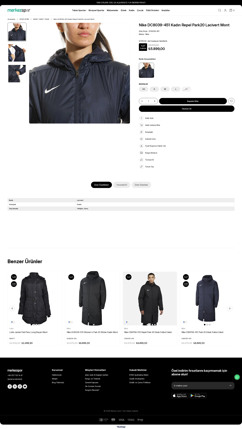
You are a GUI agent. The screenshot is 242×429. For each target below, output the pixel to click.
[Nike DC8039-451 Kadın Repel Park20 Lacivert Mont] (146, 70)
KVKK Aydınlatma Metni (138, 375)
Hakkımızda (57, 375)
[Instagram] (20, 386)
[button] (31, 324)
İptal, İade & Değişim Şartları (96, 375)
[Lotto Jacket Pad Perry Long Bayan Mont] (35, 298)
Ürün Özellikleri (101, 185)
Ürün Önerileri (141, 185)
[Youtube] (25, 386)
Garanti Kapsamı (91, 382)
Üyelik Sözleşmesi (136, 379)
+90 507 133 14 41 (15, 375)
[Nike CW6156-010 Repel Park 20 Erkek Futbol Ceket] (150, 298)
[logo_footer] (17, 370)
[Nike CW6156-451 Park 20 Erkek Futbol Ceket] (207, 298)
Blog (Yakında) (58, 382)
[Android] (198, 395)
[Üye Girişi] (225, 10)
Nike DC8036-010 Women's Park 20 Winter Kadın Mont (92, 332)
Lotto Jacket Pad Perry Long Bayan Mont (28, 332)
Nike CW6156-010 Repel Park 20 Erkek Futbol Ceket (148, 332)
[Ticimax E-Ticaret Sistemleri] (121, 427)
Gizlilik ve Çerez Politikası (139, 382)
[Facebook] (10, 386)
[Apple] (179, 395)
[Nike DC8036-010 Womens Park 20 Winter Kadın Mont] (92, 298)
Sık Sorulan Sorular (93, 386)
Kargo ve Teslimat (92, 379)
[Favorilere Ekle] (231, 101)
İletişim (54, 379)
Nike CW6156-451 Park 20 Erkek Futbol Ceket (202, 332)
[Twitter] (15, 386)
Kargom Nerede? (92, 390)
